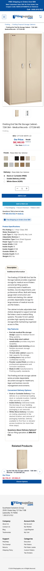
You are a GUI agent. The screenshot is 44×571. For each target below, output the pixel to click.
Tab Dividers (28, 553)
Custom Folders (29, 550)
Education (27, 542)
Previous (4, 471)
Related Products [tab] (22, 445)
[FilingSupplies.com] (23, 17)
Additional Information (16, 272)
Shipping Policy (8, 550)
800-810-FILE (11, 213)
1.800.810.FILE (8, 515)
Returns (5, 547)
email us (20, 213)
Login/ (26, 529)
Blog (4, 529)
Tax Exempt (7, 544)
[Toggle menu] (4, 17)
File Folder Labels (30, 547)
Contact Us (6, 527)
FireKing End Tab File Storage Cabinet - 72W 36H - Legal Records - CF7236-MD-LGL (20, 471)
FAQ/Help (6, 542)
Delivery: (16, 172)
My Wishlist (28, 527)
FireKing (7, 24)
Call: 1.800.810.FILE (35, 9)
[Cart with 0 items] (40, 16)
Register (31, 529)
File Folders (28, 544)
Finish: (15, 153)
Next (39, 471)
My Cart (26, 532)
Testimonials (7, 532)
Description (11, 267)
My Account (28, 524)
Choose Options (22, 482)
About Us (6, 524)
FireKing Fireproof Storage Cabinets (23, 24)
